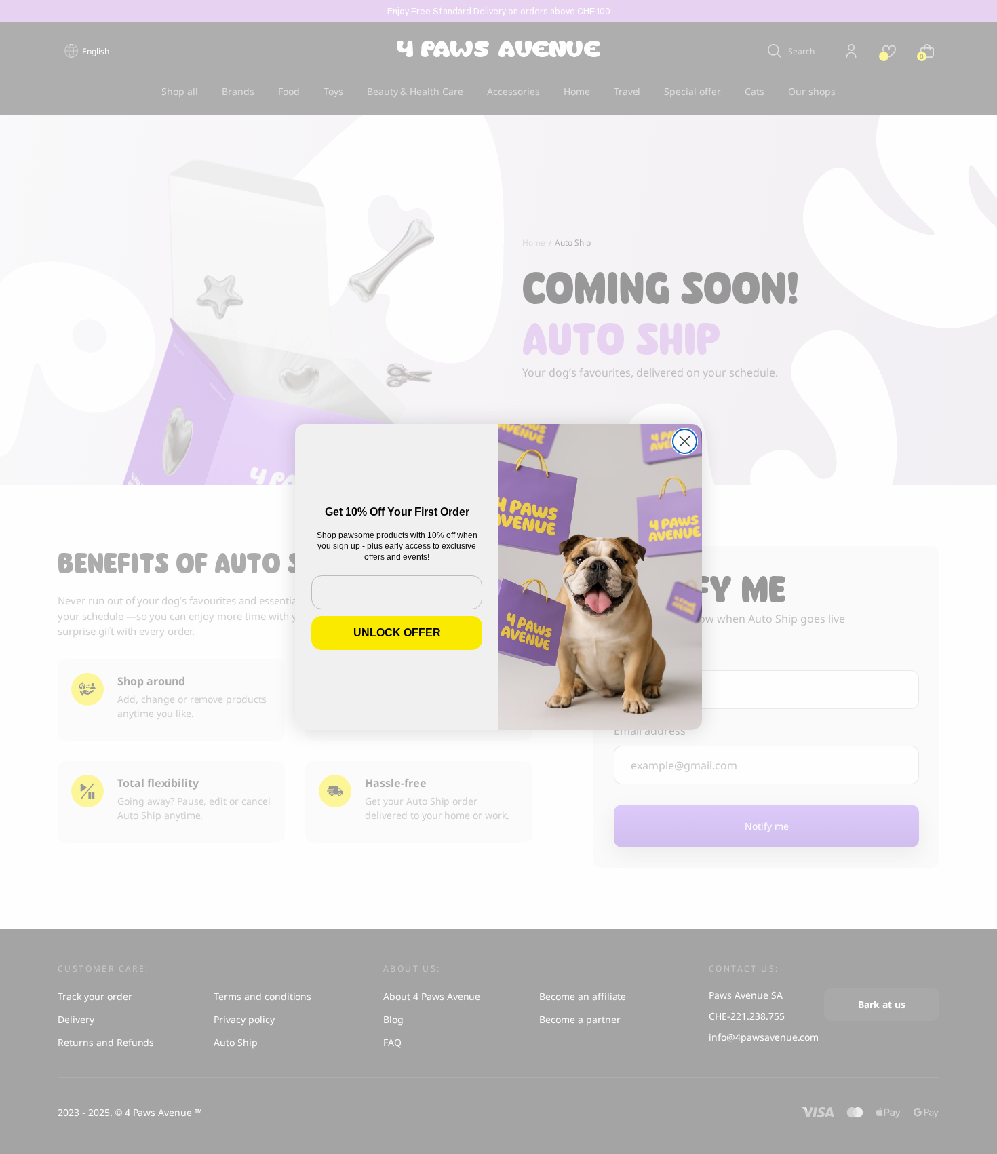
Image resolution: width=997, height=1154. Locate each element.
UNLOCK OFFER (397, 632)
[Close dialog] (685, 441)
